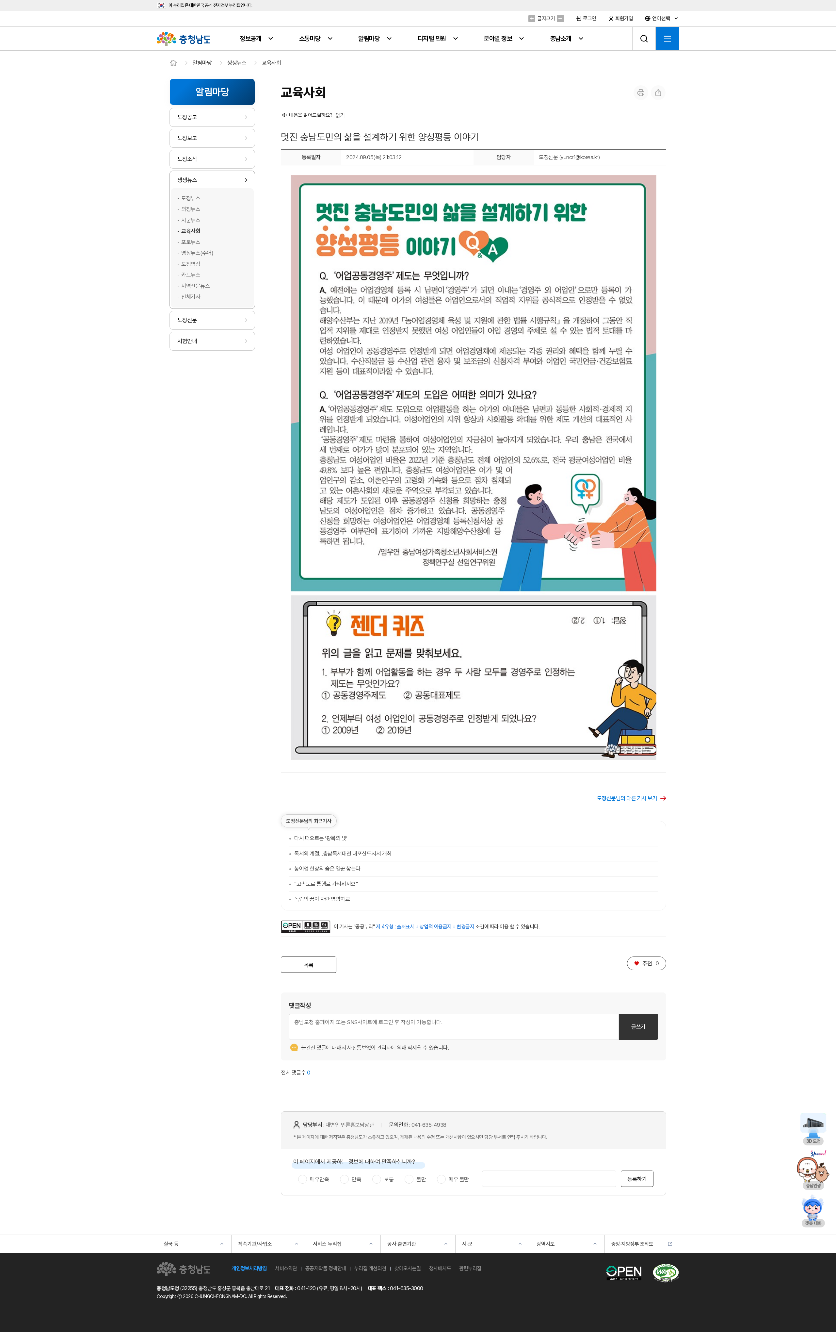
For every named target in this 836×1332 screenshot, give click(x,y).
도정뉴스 (190, 198)
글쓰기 (638, 1027)
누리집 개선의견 (370, 1268)
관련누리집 (470, 1268)
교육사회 (271, 62)
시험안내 (187, 341)
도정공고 (187, 117)
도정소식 (187, 159)
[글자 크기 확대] (531, 18)
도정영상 (190, 264)
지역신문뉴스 (195, 286)
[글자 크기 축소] (560, 18)
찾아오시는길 (407, 1268)
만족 (356, 1179)
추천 (646, 963)
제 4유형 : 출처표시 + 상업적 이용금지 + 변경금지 (425, 927)
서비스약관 (286, 1268)
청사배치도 (440, 1268)
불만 (421, 1179)
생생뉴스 (236, 62)
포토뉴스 (190, 242)
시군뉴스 (190, 220)
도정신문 (187, 320)
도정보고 (187, 138)
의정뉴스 (190, 209)
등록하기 (637, 1179)
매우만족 (319, 1179)
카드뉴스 (190, 275)
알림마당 (202, 62)
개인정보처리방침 (249, 1268)
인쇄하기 (641, 92)
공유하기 (658, 92)
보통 (389, 1179)
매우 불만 (459, 1179)
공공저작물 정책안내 (325, 1268)
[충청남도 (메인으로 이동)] (183, 1269)
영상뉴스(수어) (197, 253)
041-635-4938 (428, 1125)
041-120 (306, 1288)
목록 (309, 965)
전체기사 (190, 296)
